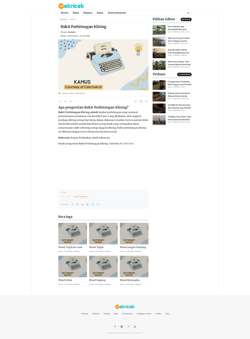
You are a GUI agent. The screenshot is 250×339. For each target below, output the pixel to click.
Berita (64, 12)
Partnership (127, 313)
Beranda (63, 19)
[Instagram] (121, 326)
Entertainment (117, 12)
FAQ (167, 313)
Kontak (107, 313)
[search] (188, 12)
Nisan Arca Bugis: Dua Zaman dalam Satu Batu (179, 63)
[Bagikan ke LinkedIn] (82, 204)
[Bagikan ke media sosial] (70, 101)
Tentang (84, 313)
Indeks (158, 313)
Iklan (116, 313)
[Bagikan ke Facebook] (72, 204)
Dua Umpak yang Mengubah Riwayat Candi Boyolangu (177, 28)
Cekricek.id (128, 143)
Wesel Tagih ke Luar (70, 247)
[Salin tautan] (65, 101)
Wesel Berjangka (130, 280)
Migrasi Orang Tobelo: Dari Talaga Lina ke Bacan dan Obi (179, 39)
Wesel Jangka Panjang (133, 247)
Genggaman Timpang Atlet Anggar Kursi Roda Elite (179, 83)
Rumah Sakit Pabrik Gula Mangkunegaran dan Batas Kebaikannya (179, 51)
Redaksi (72, 32)
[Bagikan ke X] (77, 204)
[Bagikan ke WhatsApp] (88, 204)
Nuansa (87, 12)
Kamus (72, 19)
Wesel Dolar (65, 280)
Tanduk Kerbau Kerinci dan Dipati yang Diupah (179, 106)
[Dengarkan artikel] (60, 101)
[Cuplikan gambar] (72, 233)
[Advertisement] (103, 166)
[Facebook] (115, 326)
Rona (76, 12)
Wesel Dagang (97, 280)
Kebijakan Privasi (144, 313)
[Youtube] (135, 326)
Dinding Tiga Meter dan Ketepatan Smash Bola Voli (179, 118)
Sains (100, 12)
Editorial (96, 313)
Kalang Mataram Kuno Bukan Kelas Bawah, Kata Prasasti (179, 95)
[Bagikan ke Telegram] (93, 204)
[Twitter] (128, 326)
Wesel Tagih (96, 247)
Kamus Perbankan (80, 197)
